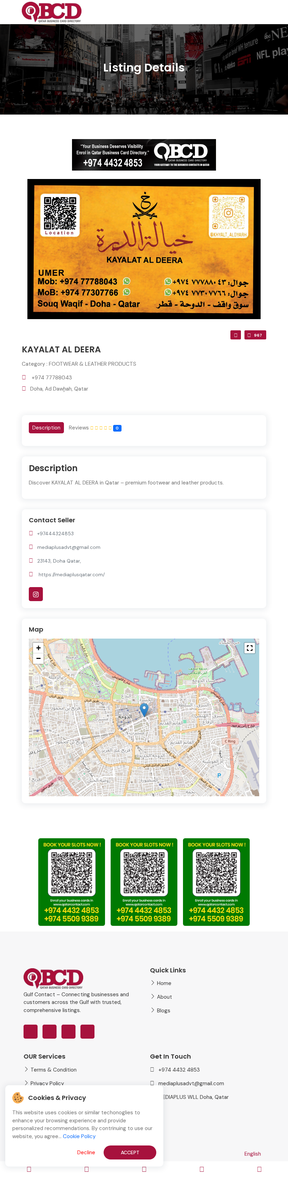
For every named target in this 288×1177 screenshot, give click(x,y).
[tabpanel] (144, 477)
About (164, 996)
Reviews (94, 427)
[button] (144, 710)
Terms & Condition (54, 1069)
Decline (86, 1152)
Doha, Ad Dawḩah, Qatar (59, 388)
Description (46, 427)
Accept (130, 1152)
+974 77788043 (52, 377)
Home (164, 983)
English (252, 1153)
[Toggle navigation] (29, 1169)
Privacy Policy (47, 1083)
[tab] (46, 427)
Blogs (163, 1010)
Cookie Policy (79, 1136)
